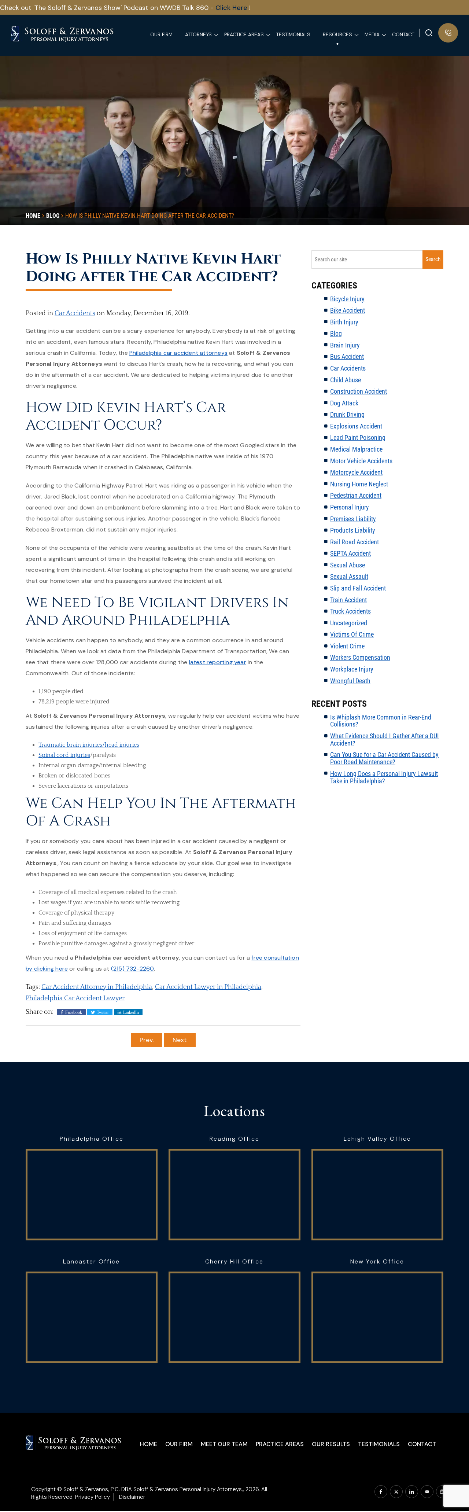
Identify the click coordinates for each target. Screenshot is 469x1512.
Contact (422, 1444)
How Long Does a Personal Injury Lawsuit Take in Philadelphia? (384, 777)
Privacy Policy (92, 1497)
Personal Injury (349, 507)
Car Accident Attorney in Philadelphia (96, 987)
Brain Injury (345, 345)
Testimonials (379, 1444)
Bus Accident (347, 356)
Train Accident (348, 600)
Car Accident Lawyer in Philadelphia (208, 987)
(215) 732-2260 (132, 968)
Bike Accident (347, 310)
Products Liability (352, 530)
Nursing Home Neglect (359, 484)
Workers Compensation (360, 657)
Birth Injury (344, 322)
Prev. (147, 1039)
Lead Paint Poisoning (357, 437)
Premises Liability (353, 519)
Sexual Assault (349, 576)
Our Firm (179, 1444)
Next (180, 1039)
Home (148, 1444)
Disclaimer (132, 1497)
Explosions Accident (356, 426)
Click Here (232, 7)
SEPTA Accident (350, 553)
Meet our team (224, 1444)
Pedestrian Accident (355, 495)
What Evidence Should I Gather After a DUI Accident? (384, 739)
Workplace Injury (351, 669)
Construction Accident (358, 391)
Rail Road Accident (354, 542)
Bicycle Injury (347, 299)
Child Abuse (345, 380)
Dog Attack (344, 403)
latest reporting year (217, 662)
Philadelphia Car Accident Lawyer (75, 998)
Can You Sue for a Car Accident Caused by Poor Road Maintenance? (384, 758)
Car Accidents (75, 313)
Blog (336, 333)
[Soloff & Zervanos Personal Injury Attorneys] (63, 33)
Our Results (331, 1444)
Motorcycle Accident (356, 472)
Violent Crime (347, 646)
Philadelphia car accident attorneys (178, 353)
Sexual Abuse (347, 565)
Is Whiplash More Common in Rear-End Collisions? (380, 720)
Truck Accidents (350, 611)
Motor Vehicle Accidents (361, 461)
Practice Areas (280, 1444)
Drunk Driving (347, 414)
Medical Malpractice (356, 449)
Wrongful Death (350, 681)
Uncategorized (348, 623)
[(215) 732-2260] (448, 33)
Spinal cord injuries (64, 755)
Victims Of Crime (352, 634)
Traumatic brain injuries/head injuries (88, 745)
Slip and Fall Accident (358, 588)
